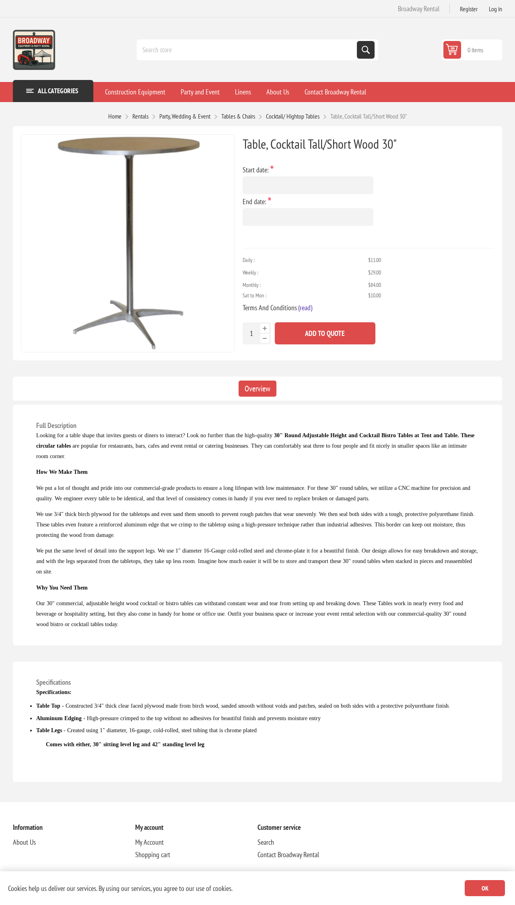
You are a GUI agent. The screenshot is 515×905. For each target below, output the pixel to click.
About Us (24, 842)
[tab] (257, 389)
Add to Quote (325, 333)
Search (366, 50)
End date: (255, 201)
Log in (495, 9)
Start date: (256, 169)
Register (469, 9)
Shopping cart (152, 854)
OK (485, 888)
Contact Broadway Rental (288, 854)
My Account (149, 842)
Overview (257, 388)
